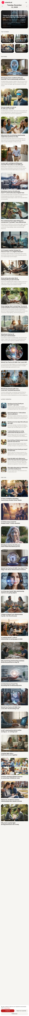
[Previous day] (27, 6)
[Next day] (2, 6)
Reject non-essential (21, 1010)
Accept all (7, 1010)
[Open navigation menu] (26, 2)
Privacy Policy (7, 1008)
